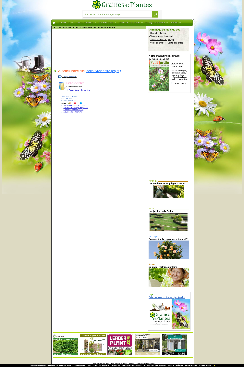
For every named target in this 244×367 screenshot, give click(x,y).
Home (54, 23)
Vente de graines (158, 43)
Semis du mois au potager (162, 39)
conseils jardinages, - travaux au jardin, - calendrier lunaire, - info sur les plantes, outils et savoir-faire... (169, 69)
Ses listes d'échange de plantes (76, 108)
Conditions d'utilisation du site (145, 363)
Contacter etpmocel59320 (73, 110)
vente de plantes (175, 43)
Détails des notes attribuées (74, 106)
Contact (131, 363)
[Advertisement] (99, 49)
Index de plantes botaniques (119, 363)
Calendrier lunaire (158, 33)
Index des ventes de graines (101, 363)
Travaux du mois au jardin (162, 36)
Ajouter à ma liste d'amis (73, 112)
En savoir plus (205, 365)
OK (214, 365)
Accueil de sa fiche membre (79, 90)
